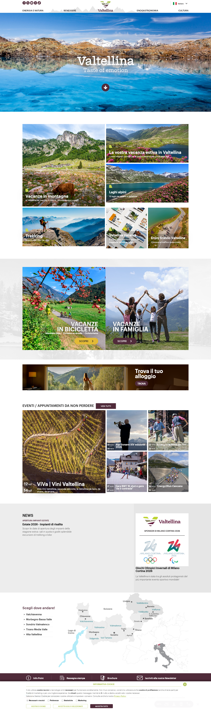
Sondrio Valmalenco (36, 624)
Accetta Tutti (101, 706)
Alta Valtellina (33, 634)
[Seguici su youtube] (31, 3)
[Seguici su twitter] (28, 3)
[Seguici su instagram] (35, 3)
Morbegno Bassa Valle (38, 619)
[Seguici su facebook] (24, 3)
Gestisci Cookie (38, 706)
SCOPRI (84, 341)
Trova (141, 383)
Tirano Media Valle (35, 629)
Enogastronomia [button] (147, 10)
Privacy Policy (120, 696)
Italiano (181, 3)
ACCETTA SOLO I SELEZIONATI (70, 706)
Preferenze (54, 700)
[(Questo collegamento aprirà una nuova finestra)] (162, 565)
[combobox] (180, 3)
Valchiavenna (33, 614)
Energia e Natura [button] (32, 10)
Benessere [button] (70, 10)
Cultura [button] (183, 10)
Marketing (82, 700)
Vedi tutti (106, 406)
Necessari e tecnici (37, 700)
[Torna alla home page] (105, 6)
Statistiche (68, 700)
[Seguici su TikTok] (39, 3)
